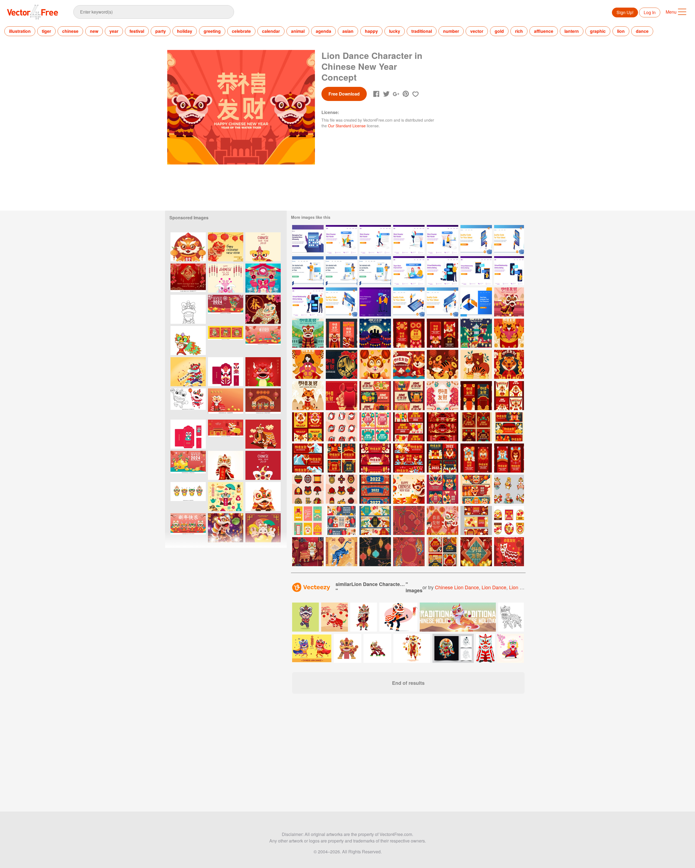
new (94, 31)
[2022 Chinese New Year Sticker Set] (509, 520)
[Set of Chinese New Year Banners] (375, 395)
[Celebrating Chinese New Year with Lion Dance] (409, 489)
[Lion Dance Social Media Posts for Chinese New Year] (442, 489)
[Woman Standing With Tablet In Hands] (341, 270)
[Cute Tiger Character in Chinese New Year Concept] (375, 364)
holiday (184, 31)
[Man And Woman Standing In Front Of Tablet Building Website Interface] (409, 301)
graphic (598, 31)
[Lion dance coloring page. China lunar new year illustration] (188, 402)
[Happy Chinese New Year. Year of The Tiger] (341, 551)
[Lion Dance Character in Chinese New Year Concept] (509, 301)
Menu (671, 12)
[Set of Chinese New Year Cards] (308, 426)
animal (298, 31)
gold (499, 31)
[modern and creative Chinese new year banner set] (509, 426)
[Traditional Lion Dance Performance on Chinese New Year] (509, 551)
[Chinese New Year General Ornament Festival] (409, 520)
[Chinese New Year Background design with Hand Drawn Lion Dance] (263, 309)
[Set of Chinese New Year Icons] (341, 426)
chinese (70, 31)
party (160, 31)
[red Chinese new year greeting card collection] (476, 426)
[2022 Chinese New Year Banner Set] (476, 520)
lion (621, 31)
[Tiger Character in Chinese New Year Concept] (341, 364)
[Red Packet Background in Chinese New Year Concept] (341, 395)
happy (371, 31)
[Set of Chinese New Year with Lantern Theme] (375, 426)
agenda (323, 31)
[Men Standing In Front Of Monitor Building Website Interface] (341, 301)
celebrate (241, 31)
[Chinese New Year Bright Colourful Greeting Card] (308, 520)
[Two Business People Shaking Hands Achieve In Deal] (375, 301)
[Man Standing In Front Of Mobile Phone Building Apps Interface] (509, 239)
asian (347, 31)
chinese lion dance (457, 587)
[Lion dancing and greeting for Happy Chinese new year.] (510, 648)
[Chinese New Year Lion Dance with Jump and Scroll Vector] (263, 434)
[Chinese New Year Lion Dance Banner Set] (476, 489)
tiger (46, 31)
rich (519, 31)
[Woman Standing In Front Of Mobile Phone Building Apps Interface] (476, 239)
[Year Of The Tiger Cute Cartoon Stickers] (509, 489)
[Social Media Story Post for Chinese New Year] (341, 333)
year (113, 31)
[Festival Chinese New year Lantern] (375, 551)
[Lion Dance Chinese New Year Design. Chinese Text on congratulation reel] (188, 371)
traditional (421, 31)
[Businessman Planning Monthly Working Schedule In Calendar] (308, 239)
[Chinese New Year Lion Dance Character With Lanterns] (188, 246)
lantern (571, 31)
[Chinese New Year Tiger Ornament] (409, 551)
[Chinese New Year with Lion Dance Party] (442, 520)
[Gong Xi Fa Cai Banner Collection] (341, 520)
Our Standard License (347, 125)
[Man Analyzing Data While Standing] (476, 301)
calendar (271, 31)
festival (136, 31)
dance (642, 31)
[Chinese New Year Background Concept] (442, 395)
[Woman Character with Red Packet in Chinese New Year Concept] (509, 333)
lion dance (494, 587)
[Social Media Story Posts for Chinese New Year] (476, 458)
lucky (394, 31)
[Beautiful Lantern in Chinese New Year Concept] (375, 333)
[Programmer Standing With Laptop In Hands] (308, 270)
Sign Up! (625, 12)
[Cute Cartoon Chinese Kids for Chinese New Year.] (188, 340)
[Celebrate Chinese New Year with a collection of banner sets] (375, 458)
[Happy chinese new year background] (225, 527)
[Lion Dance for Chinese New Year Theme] (308, 551)
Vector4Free (32, 12)
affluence (543, 31)
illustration (20, 31)
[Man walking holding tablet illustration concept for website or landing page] (375, 239)
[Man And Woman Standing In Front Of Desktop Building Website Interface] (442, 301)
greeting (212, 31)
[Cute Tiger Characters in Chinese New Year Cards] (509, 395)
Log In (650, 12)
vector (476, 31)
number (451, 31)
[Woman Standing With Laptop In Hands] (375, 270)
